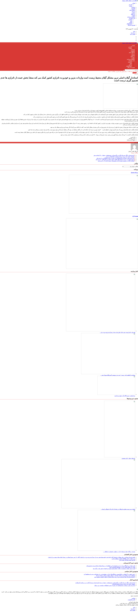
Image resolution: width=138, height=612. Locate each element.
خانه (134, 31)
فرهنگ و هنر (132, 10)
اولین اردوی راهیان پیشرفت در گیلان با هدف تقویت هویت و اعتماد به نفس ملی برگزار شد (114, 568)
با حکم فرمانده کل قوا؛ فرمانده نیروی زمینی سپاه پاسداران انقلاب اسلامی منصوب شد (114, 577)
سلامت (133, 15)
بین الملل (133, 14)
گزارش (130, 4)
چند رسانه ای (132, 18)
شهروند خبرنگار (131, 25)
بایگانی (136, 166)
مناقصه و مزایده (131, 16)
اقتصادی (133, 8)
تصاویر (130, 22)
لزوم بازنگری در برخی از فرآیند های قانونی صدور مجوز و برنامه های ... (115, 159)
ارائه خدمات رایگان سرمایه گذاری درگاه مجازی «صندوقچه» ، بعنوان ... (114, 155)
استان (133, 3)
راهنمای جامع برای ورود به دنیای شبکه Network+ (120, 156)
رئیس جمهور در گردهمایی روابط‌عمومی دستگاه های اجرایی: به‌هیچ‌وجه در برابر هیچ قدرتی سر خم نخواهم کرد (109, 574)
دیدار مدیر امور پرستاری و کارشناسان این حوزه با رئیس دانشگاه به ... (115, 158)
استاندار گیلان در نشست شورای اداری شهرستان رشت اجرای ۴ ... (116, 160)
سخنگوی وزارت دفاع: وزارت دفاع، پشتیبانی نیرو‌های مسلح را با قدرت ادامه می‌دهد (115, 575)
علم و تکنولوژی (131, 599)
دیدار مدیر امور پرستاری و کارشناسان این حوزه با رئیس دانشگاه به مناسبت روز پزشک (114, 585)
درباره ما (133, 32)
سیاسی (133, 12)
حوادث (130, 6)
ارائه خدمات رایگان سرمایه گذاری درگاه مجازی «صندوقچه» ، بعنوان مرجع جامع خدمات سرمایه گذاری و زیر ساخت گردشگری (105, 582)
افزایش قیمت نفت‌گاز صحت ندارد (127, 560)
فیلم (131, 21)
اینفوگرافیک (129, 23)
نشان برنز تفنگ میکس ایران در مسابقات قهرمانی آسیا (122, 567)
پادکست (130, 19)
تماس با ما (132, 34)
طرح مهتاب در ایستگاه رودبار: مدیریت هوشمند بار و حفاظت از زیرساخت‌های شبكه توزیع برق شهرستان (110, 565)
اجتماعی (133, 7)
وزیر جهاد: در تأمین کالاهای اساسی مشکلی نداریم (123, 558)
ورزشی (133, 11)
